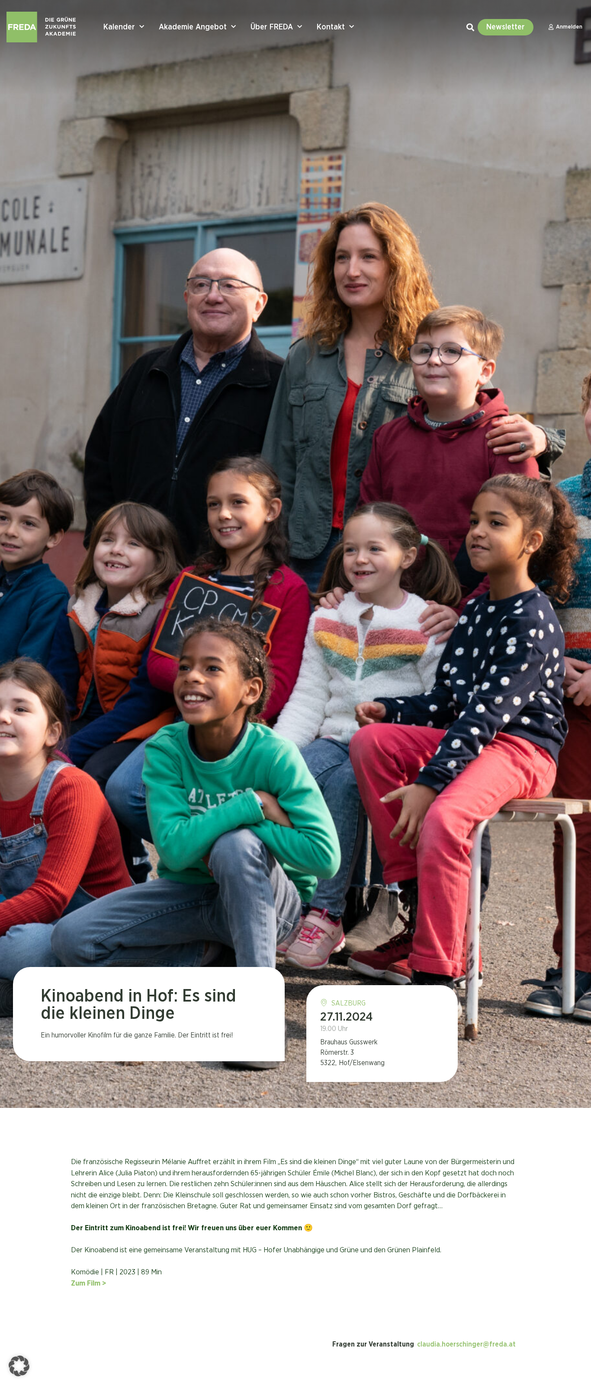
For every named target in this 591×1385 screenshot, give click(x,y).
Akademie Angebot (193, 27)
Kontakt (331, 27)
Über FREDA (272, 27)
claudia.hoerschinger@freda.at (466, 1344)
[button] (19, 1366)
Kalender (119, 27)
